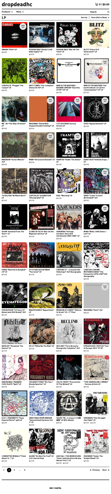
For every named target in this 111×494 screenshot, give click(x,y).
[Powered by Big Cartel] (55, 488)
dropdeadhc (17, 4)
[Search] (108, 12)
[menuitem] (7, 12)
